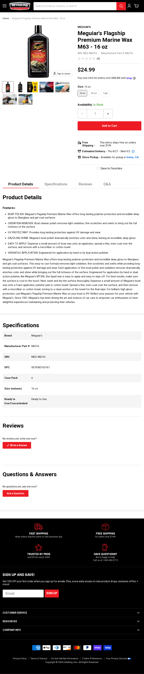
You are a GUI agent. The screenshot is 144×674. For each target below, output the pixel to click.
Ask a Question (17, 494)
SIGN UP (51, 593)
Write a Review (20, 446)
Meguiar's (84, 27)
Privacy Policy (20, 658)
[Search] (121, 6)
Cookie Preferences (92, 658)
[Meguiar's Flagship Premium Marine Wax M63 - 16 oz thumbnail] (8, 87)
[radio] (82, 93)
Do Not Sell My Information (64, 658)
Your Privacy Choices (116, 658)
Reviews (85, 184)
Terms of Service (38, 658)
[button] (89, 59)
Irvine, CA (133, 157)
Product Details (20, 184)
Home (6, 18)
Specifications (55, 184)
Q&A (107, 184)
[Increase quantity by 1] (108, 113)
